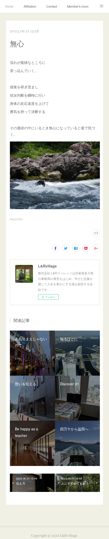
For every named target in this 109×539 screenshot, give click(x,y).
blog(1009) (16, 219)
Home (9, 6)
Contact (51, 6)
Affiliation (30, 6)
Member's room (77, 6)
